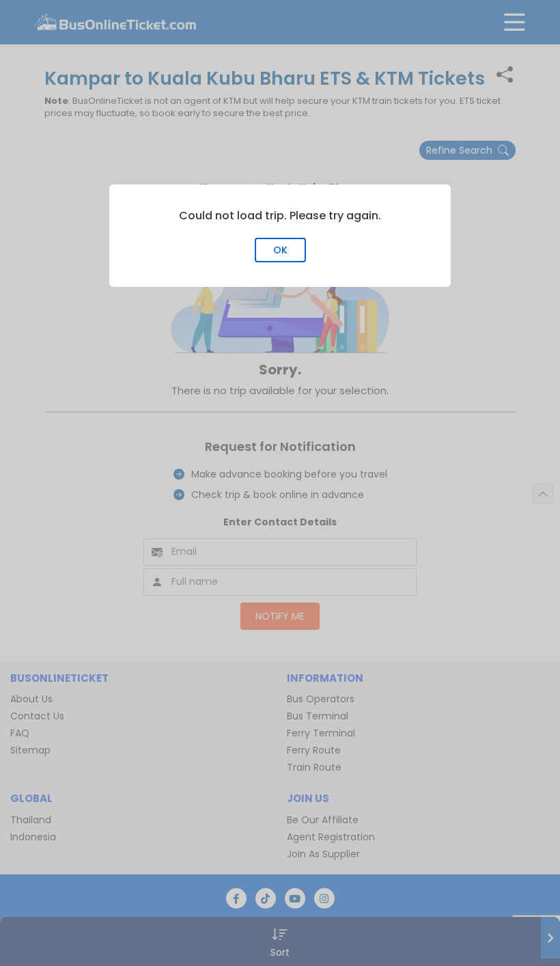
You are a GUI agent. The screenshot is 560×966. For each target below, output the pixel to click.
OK (280, 250)
